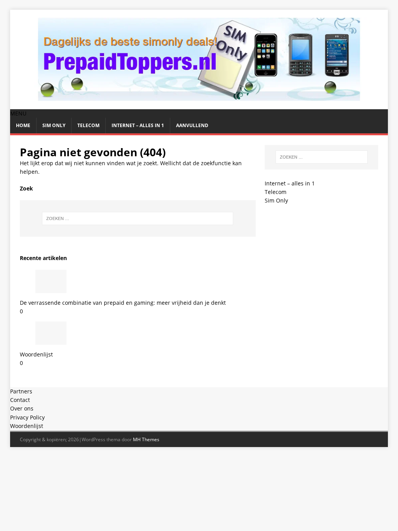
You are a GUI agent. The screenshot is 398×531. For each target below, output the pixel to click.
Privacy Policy (27, 417)
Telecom (88, 125)
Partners (21, 391)
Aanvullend (192, 125)
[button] (18, 113)
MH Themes (146, 439)
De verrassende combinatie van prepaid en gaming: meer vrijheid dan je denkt (123, 302)
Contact (20, 399)
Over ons (21, 408)
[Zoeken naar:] (137, 218)
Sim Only (53, 125)
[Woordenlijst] (50, 340)
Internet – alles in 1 (138, 125)
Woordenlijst (36, 354)
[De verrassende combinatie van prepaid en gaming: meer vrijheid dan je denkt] (50, 288)
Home (23, 125)
